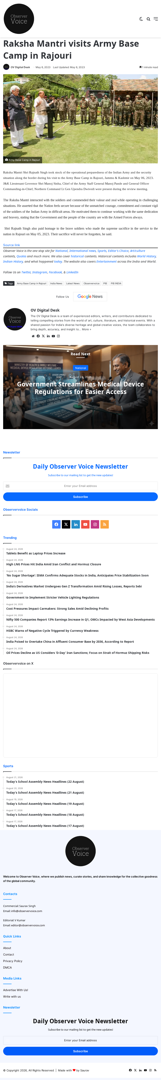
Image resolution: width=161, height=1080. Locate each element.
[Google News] (90, 296)
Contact (8, 954)
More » (86, 329)
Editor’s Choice (118, 251)
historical (77, 256)
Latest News (73, 283)
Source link (11, 245)
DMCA (7, 967)
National (61, 251)
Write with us (12, 996)
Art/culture (137, 251)
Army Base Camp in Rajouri (31, 283)
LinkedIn (72, 272)
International (78, 251)
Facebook (55, 272)
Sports (101, 251)
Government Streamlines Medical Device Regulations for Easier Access (80, 387)
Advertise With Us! (15, 990)
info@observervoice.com (26, 911)
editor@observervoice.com (28, 925)
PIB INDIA (116, 283)
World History (146, 256)
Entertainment (106, 261)
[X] (43, 336)
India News (56, 283)
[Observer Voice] (19, 18)
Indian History (13, 261)
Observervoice (91, 283)
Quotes (21, 256)
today (58, 261)
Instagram (39, 272)
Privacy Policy (12, 961)
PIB (105, 283)
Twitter (26, 272)
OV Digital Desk (20, 67)
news (92, 251)
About (7, 948)
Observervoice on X (18, 663)
